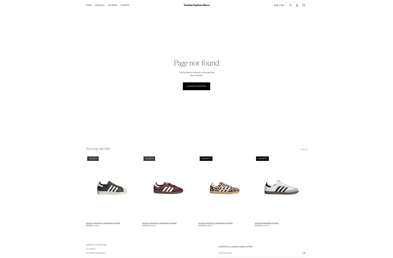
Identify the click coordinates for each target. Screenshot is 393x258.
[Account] (297, 5)
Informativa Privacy (96, 253)
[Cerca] (290, 5)
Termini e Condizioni (96, 245)
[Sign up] (304, 253)
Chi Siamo (90, 249)
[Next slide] (133, 188)
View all (304, 149)
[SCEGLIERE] (133, 216)
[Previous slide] (90, 188)
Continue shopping (196, 86)
